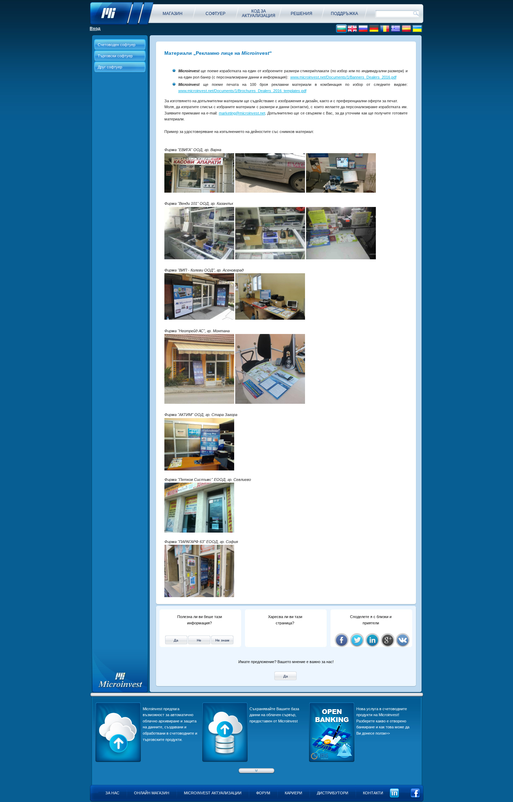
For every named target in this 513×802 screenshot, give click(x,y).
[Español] (406, 28)
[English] (352, 28)
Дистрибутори (332, 793)
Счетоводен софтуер (116, 45)
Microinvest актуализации (212, 793)
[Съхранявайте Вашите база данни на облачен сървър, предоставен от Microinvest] (225, 761)
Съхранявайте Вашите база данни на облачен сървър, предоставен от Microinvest (274, 715)
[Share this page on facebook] (342, 640)
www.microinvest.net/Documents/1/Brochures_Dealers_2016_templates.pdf (242, 91)
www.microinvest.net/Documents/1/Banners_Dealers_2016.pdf (343, 77)
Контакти (373, 793)
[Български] (341, 28)
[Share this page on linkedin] (372, 640)
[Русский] (363, 28)
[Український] (417, 28)
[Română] (384, 28)
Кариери (293, 793)
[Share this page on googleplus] (388, 640)
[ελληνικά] (395, 28)
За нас (112, 793)
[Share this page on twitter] (357, 640)
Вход (95, 28)
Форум (263, 793)
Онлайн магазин (151, 793)
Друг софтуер (110, 67)
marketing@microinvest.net (242, 113)
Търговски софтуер (115, 56)
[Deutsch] (374, 28)
